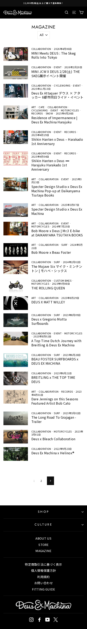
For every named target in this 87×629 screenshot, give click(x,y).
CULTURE (44, 524)
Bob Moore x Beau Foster (51, 252)
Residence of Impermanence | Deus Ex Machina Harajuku (54, 119)
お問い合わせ (43, 583)
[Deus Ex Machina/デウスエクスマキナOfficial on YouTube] (47, 619)
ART (33, 107)
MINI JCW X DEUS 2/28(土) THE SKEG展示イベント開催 (55, 73)
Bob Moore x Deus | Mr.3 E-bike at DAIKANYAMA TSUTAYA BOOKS (57, 232)
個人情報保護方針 (43, 570)
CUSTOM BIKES (62, 280)
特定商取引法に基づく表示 (43, 564)
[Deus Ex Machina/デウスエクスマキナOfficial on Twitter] (55, 619)
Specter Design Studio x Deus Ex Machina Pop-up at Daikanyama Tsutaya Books (56, 191)
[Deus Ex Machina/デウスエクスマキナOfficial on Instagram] (31, 619)
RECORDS (37, 113)
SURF (64, 244)
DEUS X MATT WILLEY (48, 302)
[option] (43, 3)
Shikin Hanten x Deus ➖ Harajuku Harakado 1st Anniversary (50, 165)
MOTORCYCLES (70, 110)
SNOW (49, 113)
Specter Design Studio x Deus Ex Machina (56, 211)
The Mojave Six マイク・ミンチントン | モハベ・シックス (56, 268)
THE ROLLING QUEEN (48, 287)
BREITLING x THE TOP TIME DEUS (53, 379)
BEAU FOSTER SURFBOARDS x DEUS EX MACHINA (55, 361)
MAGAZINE (43, 551)
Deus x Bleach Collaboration (53, 438)
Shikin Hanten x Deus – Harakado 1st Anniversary (57, 141)
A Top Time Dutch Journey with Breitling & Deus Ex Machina (56, 342)
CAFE (42, 107)
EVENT (58, 67)
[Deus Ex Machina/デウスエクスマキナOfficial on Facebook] (39, 619)
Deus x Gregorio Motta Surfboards (49, 321)
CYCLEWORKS (62, 85)
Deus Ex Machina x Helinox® (52, 452)
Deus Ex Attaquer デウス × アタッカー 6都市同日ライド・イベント (57, 95)
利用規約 (43, 577)
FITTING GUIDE (43, 589)
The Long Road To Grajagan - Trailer (53, 419)
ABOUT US (43, 538)
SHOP (43, 511)
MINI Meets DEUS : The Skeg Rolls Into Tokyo (53, 55)
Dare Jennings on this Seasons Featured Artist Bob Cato (54, 401)
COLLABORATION (41, 48)
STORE (43, 544)
